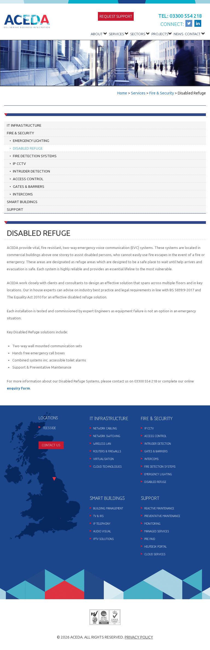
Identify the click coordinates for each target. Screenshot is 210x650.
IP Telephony (101, 524)
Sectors (137, 34)
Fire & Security (161, 93)
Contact (192, 34)
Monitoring (152, 524)
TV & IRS (98, 516)
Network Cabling (105, 428)
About (97, 34)
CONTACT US (51, 445)
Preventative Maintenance (162, 516)
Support (15, 209)
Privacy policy (139, 637)
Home (122, 93)
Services (116, 34)
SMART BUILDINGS (107, 498)
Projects (159, 34)
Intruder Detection (31, 171)
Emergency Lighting (31, 141)
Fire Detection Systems (35, 156)
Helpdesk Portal (155, 547)
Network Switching (106, 436)
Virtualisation (103, 459)
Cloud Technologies (107, 467)
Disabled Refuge (28, 148)
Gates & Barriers (28, 186)
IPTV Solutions (103, 539)
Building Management (108, 508)
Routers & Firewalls (107, 451)
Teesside (49, 428)
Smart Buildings (22, 202)
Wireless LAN (102, 444)
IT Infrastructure (24, 125)
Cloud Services (154, 554)
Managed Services (156, 531)
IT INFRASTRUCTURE (109, 418)
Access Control (28, 179)
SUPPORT (150, 498)
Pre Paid (149, 539)
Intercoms (23, 194)
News (178, 34)
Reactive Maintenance (159, 508)
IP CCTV (19, 163)
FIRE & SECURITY (157, 418)
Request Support (116, 16)
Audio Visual (102, 531)
